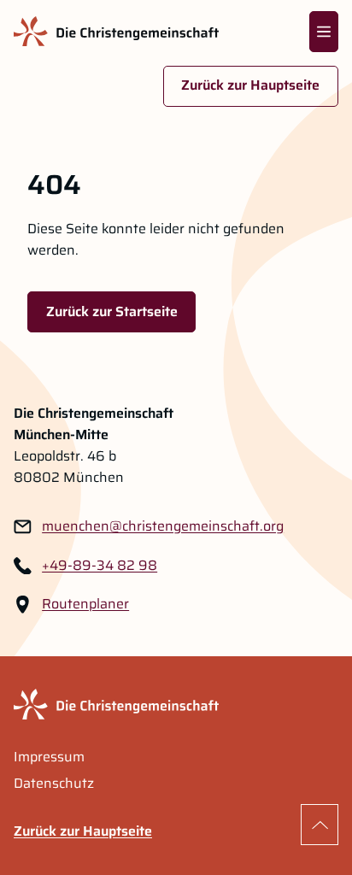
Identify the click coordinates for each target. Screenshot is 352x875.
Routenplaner (85, 604)
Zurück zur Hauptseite (250, 85)
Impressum (49, 757)
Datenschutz (54, 783)
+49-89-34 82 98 (99, 565)
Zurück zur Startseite (112, 311)
